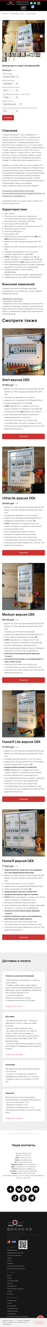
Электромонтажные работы (16, 1268)
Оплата (9, 1278)
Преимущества (12, 1286)
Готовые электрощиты (14, 1255)
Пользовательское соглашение (17, 1316)
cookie (15, 1320)
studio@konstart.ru (26, 1160)
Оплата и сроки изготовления (19, 976)
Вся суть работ (11, 1306)
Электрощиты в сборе (17, 13)
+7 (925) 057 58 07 (22, 4)
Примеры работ (12, 1250)
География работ (12, 1281)
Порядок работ (12, 1300)
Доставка (9, 1016)
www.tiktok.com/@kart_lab (26, 1169)
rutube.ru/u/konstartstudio (26, 1173)
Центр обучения (12, 1311)
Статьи (9, 1303)
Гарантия (9, 1093)
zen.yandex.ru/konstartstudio (26, 1167)
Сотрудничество (12, 1308)
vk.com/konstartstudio (24, 1162)
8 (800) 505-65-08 (22, 2)
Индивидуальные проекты (15, 1253)
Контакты (10, 1283)
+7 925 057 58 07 (25, 1158)
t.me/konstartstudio (29, 1164)
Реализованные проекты (15, 1289)
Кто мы (9, 1275)
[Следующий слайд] (41, 36)
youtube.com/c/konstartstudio (27, 1171)
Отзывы (9, 1291)
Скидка (9, 1258)
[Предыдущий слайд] (5, 36)
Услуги (9, 1261)
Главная (4, 13)
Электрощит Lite (31, 13)
